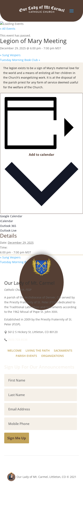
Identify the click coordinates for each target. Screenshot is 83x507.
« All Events (7, 29)
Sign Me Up (16, 438)
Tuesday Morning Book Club (20, 60)
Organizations (52, 356)
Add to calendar (41, 154)
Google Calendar (11, 216)
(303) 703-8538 (17, 340)
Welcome (14, 350)
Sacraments (63, 350)
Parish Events (26, 356)
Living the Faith (38, 350)
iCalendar (6, 221)
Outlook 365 (8, 226)
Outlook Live (8, 230)
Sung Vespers (10, 55)
